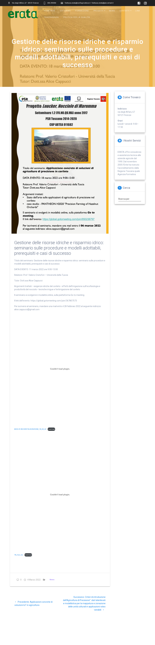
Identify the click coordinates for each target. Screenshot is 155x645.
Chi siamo (65, 11)
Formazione (82, 11)
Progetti (98, 11)
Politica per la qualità (76, 17)
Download (51, 429)
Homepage (49, 11)
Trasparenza (51, 17)
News (112, 11)
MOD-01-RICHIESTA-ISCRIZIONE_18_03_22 (30, 429)
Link (137, 11)
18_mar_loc (18, 555)
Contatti (125, 11)
